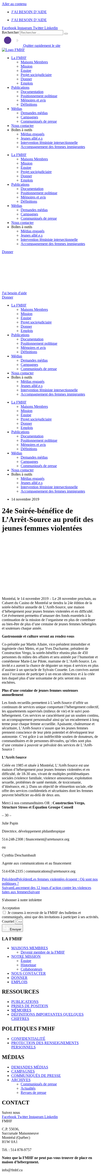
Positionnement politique (39, 96)
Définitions (29, 104)
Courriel (8, 921)
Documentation (32, 92)
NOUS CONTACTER (28, 973)
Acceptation (11, 908)
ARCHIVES (21, 1080)
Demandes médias (34, 113)
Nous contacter (22, 126)
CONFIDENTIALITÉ (28, 1039)
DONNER (19, 978)
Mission (26, 66)
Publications (20, 87)
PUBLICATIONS (25, 1002)
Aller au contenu (14, 4)
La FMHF (19, 58)
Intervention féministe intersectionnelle (49, 143)
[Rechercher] (66, 33)
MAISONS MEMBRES (29, 948)
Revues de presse (33, 1093)
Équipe (26, 71)
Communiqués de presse (39, 121)
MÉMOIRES (21, 1010)
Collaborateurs (31, 969)
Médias (16, 109)
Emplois (27, 83)
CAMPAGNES (23, 1071)
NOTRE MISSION (26, 956)
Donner (26, 79)
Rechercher (11, 32)
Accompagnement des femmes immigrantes (53, 147)
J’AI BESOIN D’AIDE (29, 12)
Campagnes (29, 117)
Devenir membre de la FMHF (43, 952)
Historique (28, 965)
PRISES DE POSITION (29, 1006)
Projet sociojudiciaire (36, 75)
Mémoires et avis (33, 100)
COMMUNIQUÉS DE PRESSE (36, 1076)
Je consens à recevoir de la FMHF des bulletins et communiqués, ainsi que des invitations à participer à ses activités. (50, 915)
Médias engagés (32, 134)
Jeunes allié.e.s (32, 138)
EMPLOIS (19, 982)
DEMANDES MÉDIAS (29, 1067)
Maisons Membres (34, 62)
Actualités (28, 1088)
